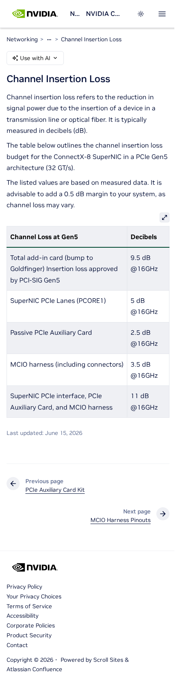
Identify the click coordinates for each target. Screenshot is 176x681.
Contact (17, 645)
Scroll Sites (108, 659)
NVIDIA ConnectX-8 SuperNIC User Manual (103, 13)
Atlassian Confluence (34, 669)
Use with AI (35, 58)
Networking (74, 13)
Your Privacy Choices (34, 596)
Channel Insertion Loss (91, 39)
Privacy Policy (24, 586)
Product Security (29, 635)
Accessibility (22, 615)
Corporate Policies (31, 625)
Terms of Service (29, 606)
